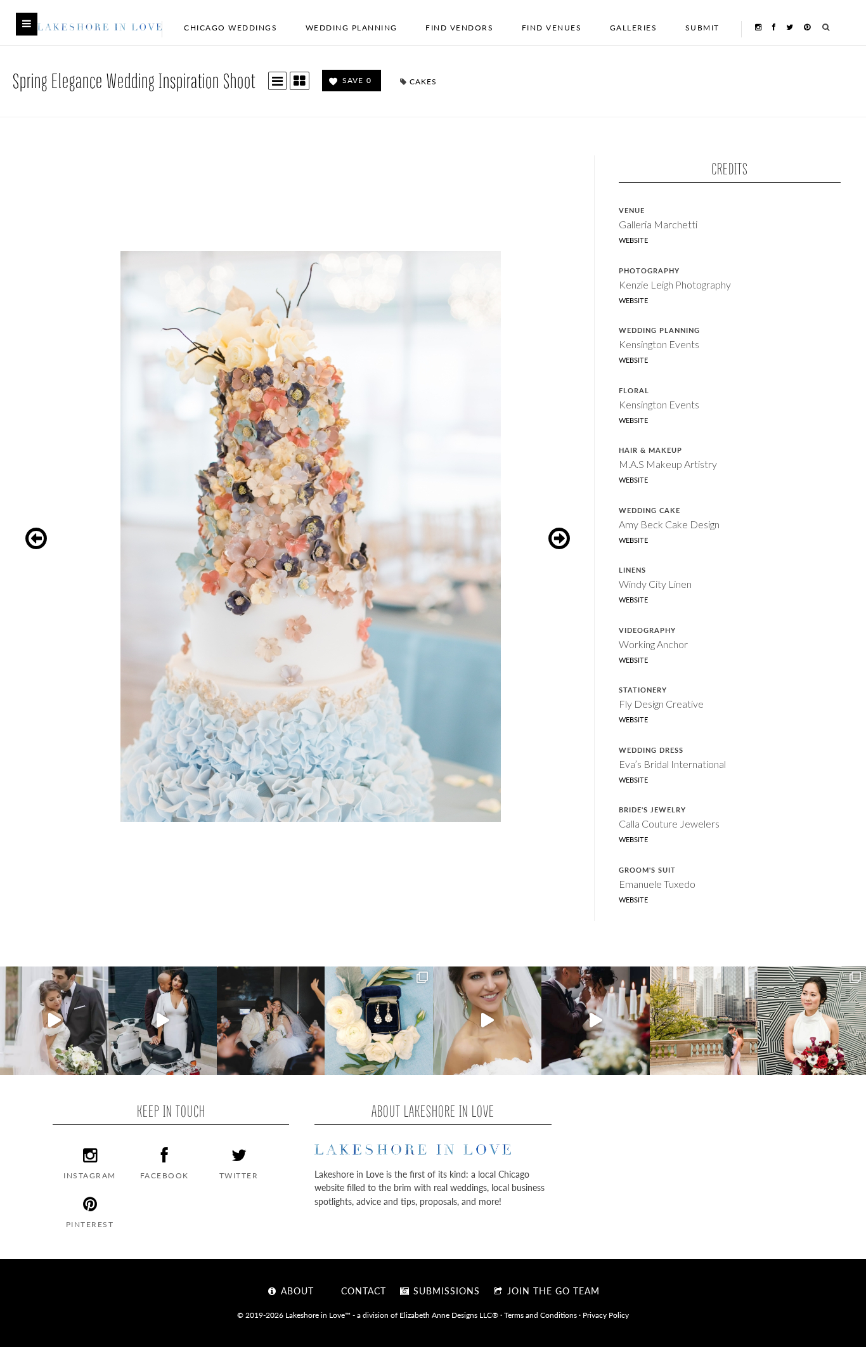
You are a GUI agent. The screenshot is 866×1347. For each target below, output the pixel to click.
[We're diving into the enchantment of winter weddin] (812, 1020)
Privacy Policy (606, 1315)
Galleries (633, 27)
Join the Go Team (552, 1290)
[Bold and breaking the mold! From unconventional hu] (162, 1020)
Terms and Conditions (540, 1315)
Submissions (445, 1290)
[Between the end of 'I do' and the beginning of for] (271, 1020)
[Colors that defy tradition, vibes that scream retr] (595, 1020)
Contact (362, 1290)
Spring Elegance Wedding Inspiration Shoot (134, 80)
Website (633, 240)
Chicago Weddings (230, 27)
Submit (702, 27)
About (296, 1290)
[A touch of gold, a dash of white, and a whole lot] (54, 1020)
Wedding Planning (351, 27)
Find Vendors (459, 27)
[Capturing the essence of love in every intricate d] (379, 1020)
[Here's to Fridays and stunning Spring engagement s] (704, 1020)
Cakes (423, 81)
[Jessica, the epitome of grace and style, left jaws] (487, 1020)
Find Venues (552, 27)
